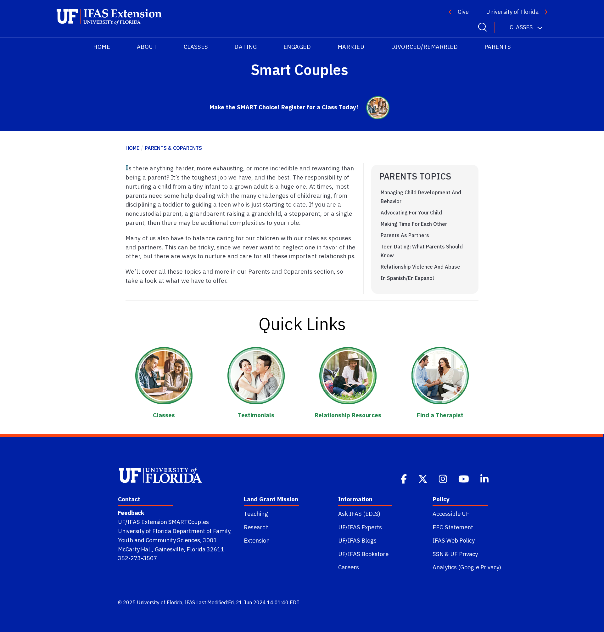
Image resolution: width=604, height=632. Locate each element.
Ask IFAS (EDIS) (359, 513)
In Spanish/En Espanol (407, 278)
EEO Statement (453, 527)
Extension (257, 540)
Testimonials (256, 415)
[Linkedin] (485, 478)
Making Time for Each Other (414, 224)
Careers (348, 567)
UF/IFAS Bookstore (363, 554)
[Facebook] (404, 478)
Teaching (256, 513)
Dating (245, 46)
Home (132, 148)
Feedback (131, 512)
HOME (101, 46)
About (147, 46)
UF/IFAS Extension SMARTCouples (163, 522)
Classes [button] (521, 27)
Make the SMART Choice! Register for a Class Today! (284, 107)
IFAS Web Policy (454, 540)
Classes (196, 46)
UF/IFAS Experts (360, 527)
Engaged (297, 46)
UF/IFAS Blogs (357, 540)
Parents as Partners (405, 235)
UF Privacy (464, 554)
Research (256, 527)
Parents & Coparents (173, 148)
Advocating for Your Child (411, 212)
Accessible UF (451, 513)
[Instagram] (443, 478)
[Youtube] (464, 478)
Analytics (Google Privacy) (467, 567)
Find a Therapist (440, 415)
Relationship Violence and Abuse (420, 267)
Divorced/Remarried (424, 46)
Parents (497, 46)
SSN (438, 554)
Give (463, 11)
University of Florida (512, 11)
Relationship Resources (348, 415)
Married (351, 46)
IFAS (190, 602)
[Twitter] (423, 478)
